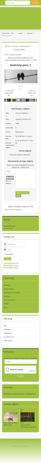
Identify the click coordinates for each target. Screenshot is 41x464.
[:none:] (7, 179)
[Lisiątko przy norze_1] (32, 100)
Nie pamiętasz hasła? (11, 268)
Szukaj (35, 3)
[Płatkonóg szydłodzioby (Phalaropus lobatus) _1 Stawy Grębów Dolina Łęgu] (11, 417)
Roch (5, 307)
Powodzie (7, 285)
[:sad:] (11, 179)
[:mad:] (9, 179)
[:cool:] (9, 176)
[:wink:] (13, 176)
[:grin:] (11, 176)
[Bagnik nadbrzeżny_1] (14, 100)
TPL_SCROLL (20, 451)
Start (8, 46)
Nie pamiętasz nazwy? (11, 265)
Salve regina (8, 340)
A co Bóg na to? (9, 337)
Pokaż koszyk (8, 228)
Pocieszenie (8, 333)
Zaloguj (7, 259)
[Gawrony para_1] (21, 100)
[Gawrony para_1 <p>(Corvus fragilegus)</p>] (21, 83)
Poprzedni (10, 90)
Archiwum (7, 296)
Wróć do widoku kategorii (13, 55)
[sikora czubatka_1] (9, 100)
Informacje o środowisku (12, 292)
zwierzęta (15, 46)
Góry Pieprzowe (9, 300)
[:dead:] (13, 179)
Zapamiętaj (9, 254)
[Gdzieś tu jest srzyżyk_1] (27, 100)
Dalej (30, 90)
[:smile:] (7, 176)
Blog (5, 326)
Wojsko (6, 304)
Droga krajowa (9, 289)
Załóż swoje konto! (10, 263)
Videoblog (7, 329)
